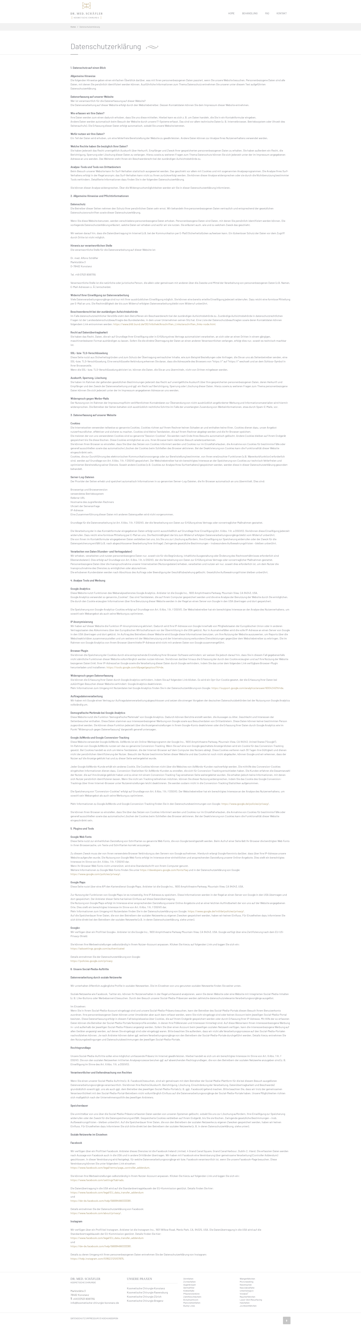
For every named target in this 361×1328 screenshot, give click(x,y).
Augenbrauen (189, 1284)
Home (73, 27)
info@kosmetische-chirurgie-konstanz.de (95, 1302)
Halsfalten (245, 1302)
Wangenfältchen (247, 1278)
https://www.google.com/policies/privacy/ (95, 874)
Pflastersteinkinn (191, 1293)
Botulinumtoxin (190, 1299)
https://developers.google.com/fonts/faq (164, 869)
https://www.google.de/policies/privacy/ (245, 803)
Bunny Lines (189, 1305)
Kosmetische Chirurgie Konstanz (146, 1288)
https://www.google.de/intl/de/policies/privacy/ (216, 911)
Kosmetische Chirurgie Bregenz (145, 1300)
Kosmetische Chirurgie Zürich (144, 1296)
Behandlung (250, 13)
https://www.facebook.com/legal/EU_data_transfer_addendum (107, 1192)
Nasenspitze (246, 1284)
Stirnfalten (188, 1278)
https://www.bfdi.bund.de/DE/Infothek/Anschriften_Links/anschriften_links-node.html (164, 324)
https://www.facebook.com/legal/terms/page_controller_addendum (110, 1167)
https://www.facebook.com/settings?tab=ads (97, 1180)
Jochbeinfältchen (248, 1305)
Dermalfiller (188, 1287)
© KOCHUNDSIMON (109, 1318)
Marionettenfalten (191, 1302)
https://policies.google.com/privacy (91, 960)
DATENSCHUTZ (78, 1318)
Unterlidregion (246, 1290)
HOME (231, 13)
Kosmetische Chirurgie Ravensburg (147, 1292)
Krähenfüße (188, 1290)
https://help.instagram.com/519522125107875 (97, 1258)
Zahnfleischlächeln (192, 1296)
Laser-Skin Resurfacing (251, 1299)
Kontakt (282, 13)
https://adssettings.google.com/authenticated (97, 948)
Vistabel (244, 1293)
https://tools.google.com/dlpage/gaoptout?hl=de (135, 667)
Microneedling (246, 1281)
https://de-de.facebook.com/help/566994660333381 (101, 1200)
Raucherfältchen (247, 1296)
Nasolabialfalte (247, 1287)
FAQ (267, 13)
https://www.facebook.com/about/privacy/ (96, 1213)
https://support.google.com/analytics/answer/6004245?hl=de (247, 688)
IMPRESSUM (92, 1318)
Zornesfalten (189, 1281)
